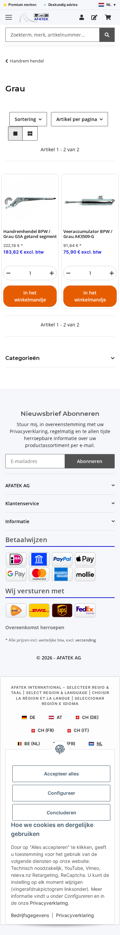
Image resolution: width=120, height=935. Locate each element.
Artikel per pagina (76, 119)
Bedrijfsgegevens (30, 915)
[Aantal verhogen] (51, 273)
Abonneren (89, 461)
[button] (82, 17)
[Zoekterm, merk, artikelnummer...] (107, 35)
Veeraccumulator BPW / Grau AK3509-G (87, 234)
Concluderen (61, 812)
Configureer (61, 793)
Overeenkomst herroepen (34, 627)
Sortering (25, 119)
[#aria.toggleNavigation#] (8, 14)
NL (99, 743)
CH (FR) (46, 730)
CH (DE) (90, 717)
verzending (85, 640)
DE (32, 717)
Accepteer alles (61, 773)
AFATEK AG (69, 657)
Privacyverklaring (49, 903)
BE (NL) (32, 743)
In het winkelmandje (30, 296)
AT (59, 717)
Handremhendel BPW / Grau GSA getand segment (30, 234)
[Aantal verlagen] (8, 273)
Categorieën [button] (22, 358)
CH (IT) (81, 730)
